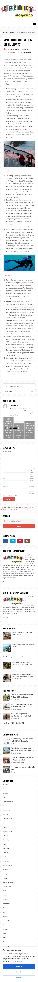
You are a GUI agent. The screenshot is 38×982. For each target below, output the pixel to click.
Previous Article (14, 386)
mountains (9, 137)
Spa (4, 925)
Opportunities (7, 887)
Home (6, 32)
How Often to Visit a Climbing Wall (13, 723)
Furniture (5, 836)
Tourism (12, 32)
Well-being (6, 946)
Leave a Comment (25, 53)
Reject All (19, 977)
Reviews (5, 908)
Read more (6, 582)
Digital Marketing (8, 802)
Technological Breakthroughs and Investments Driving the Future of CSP (23, 749)
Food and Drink (7, 831)
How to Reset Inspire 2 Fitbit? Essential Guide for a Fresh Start (21, 714)
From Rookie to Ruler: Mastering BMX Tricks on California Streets (22, 696)
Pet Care (5, 891)
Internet (5, 870)
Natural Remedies (8, 882)
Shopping (6, 916)
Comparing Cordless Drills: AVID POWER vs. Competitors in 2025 (22, 758)
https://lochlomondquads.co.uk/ (17, 227)
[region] (19, 964)
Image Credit (8, 171)
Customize (19, 972)
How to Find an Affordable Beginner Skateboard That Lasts (21, 705)
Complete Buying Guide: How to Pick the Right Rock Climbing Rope (22, 739)
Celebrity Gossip (8, 789)
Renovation (6, 904)
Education (6, 806)
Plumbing (6, 899)
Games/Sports (7, 840)
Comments (7, 452)
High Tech (6, 861)
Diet (4, 797)
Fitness (5, 827)
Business (5, 785)
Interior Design (7, 865)
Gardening (6, 848)
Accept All (19, 966)
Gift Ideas (6, 853)
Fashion (5, 823)
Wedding (5, 942)
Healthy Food (7, 857)
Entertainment (7, 810)
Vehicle (5, 938)
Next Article (9, 391)
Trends (5, 933)
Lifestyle (5, 874)
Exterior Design (7, 819)
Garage (5, 844)
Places (5, 895)
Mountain (6, 878)
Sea (4, 912)
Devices (5, 793)
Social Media (7, 921)
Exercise (5, 814)
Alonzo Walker (14, 49)
